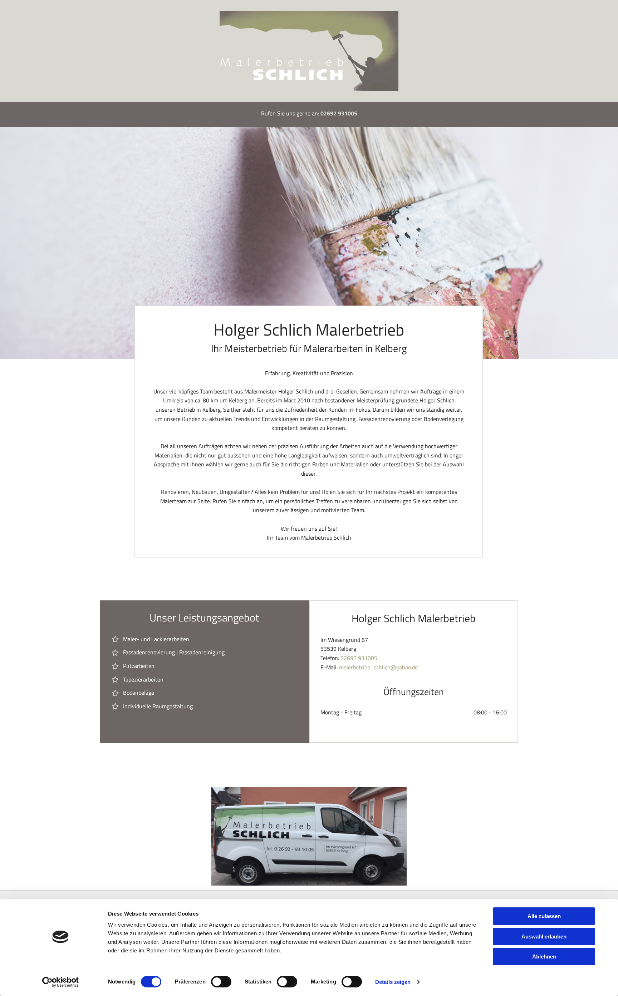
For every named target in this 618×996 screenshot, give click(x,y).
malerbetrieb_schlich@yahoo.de (378, 667)
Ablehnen (544, 956)
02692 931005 (338, 113)
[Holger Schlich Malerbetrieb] (309, 51)
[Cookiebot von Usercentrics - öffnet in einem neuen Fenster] (60, 982)
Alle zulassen (544, 916)
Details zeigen (393, 982)
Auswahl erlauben (543, 936)
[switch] (221, 981)
